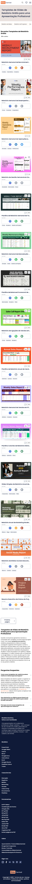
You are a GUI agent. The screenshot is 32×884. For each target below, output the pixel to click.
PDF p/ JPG (5, 817)
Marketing (5, 784)
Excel (3, 760)
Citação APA (5, 809)
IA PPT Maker (6, 804)
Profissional (15, 148)
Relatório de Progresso (20, 24)
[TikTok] (20, 862)
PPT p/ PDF (5, 811)
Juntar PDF (5, 824)
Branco (4, 570)
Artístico (4, 417)
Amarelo (4, 148)
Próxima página (7, 621)
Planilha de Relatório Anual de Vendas (16, 369)
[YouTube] (10, 862)
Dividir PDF (5, 826)
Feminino (11, 609)
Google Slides (6, 749)
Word (3, 753)
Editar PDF (5, 821)
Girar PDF (4, 828)
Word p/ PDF (5, 819)
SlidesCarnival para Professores (12, 852)
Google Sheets (6, 762)
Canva (4, 751)
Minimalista (11, 187)
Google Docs (6, 756)
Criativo (4, 72)
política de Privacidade (20, 879)
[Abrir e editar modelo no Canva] (10, 67)
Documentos (6, 791)
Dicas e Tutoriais (7, 848)
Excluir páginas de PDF (9, 832)
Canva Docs (5, 758)
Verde (8, 263)
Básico (4, 532)
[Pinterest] (17, 862)
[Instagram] (3, 862)
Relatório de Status (7, 24)
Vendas (4, 786)
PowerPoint (5, 747)
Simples (4, 263)
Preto (16, 302)
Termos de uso (19, 877)
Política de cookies (17, 879)
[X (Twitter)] (13, 862)
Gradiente (4, 187)
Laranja (9, 148)
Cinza (3, 110)
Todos (4, 766)
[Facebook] (6, 862)
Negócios (5, 780)
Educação (5, 778)
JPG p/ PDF (5, 815)
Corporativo (15, 110)
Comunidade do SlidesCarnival (11, 850)
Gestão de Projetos (16, 225)
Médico (4, 782)
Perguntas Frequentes (9, 846)
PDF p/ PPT (5, 813)
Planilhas (4, 793)
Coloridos (8, 110)
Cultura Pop (5, 789)
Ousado (15, 378)
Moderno (16, 72)
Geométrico (10, 72)
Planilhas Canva (7, 764)
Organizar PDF (6, 830)
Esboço (4, 455)
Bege (8, 532)
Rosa (16, 187)
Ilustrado (8, 340)
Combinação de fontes (9, 807)
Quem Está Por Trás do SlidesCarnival (13, 844)
